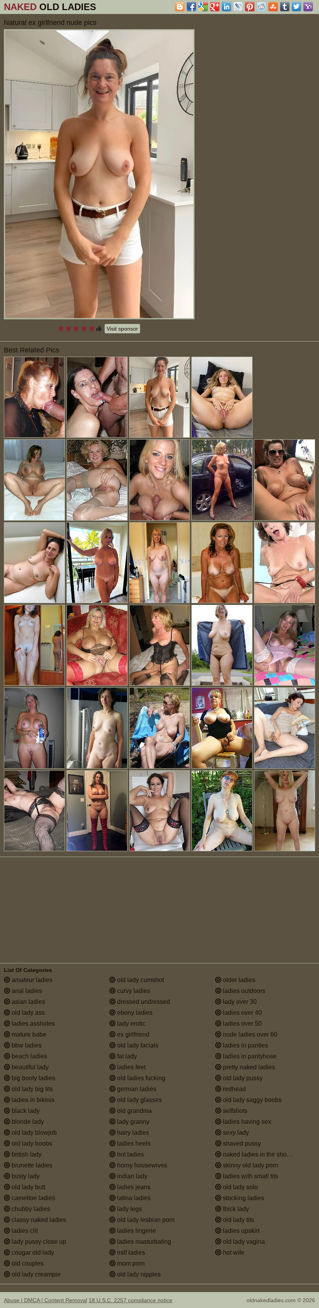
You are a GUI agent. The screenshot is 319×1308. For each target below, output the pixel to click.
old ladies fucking (140, 1078)
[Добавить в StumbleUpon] (273, 6)
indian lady (131, 1176)
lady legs (129, 1209)
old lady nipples (138, 1274)
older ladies (238, 980)
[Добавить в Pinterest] (249, 6)
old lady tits (237, 1219)
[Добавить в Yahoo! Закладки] (308, 6)
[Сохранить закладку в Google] (203, 6)
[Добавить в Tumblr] (284, 6)
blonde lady (27, 1121)
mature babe (28, 1034)
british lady (26, 1154)
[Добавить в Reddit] (261, 6)
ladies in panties (244, 1045)
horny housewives (141, 1165)
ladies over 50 (241, 1023)
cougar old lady (32, 1252)
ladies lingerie (136, 1230)
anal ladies (26, 991)
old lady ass (27, 1012)
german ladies (136, 1089)
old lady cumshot (140, 980)
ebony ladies (134, 1012)
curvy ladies (133, 991)
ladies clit (24, 1230)
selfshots (234, 1110)
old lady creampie (35, 1274)
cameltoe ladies (32, 1198)
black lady (25, 1110)
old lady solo (239, 1187)
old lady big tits (31, 1089)
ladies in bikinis (32, 1100)
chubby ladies (30, 1209)
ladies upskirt (240, 1230)
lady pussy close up (38, 1241)
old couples (27, 1263)
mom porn (130, 1263)
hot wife (232, 1252)
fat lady (126, 1056)
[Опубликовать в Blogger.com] (179, 6)
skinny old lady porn (249, 1165)
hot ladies (130, 1154)
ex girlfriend (132, 1034)
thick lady (235, 1209)
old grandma (134, 1110)
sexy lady (235, 1132)
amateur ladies (31, 980)
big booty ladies (32, 1078)
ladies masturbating (143, 1241)
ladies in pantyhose (249, 1056)
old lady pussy (242, 1078)
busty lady (25, 1176)
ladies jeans (133, 1187)
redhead (233, 1089)
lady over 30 (239, 1001)
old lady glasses (139, 1100)
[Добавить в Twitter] (296, 6)
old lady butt (27, 1187)
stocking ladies (242, 1198)
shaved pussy (241, 1143)
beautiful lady (29, 1067)
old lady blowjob (33, 1132)
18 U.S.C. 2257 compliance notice (130, 1300)
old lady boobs (31, 1143)
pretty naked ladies (248, 1067)
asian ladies (27, 1001)
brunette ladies (31, 1165)
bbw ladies (26, 1045)
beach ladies (28, 1056)
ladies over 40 (241, 1012)
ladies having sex (246, 1121)
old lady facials (137, 1045)
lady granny (132, 1121)
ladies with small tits (249, 1176)
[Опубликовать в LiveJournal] (238, 6)
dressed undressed (143, 1001)
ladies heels (133, 1143)
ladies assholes (32, 1023)
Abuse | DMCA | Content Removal (45, 1300)
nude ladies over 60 (249, 1034)
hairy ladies (132, 1132)
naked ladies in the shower (259, 1154)
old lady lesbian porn (145, 1219)
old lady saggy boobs (251, 1100)
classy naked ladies (38, 1219)
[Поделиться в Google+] (214, 6)
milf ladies (130, 1252)
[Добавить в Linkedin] (226, 6)
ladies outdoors (243, 991)
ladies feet (130, 1067)
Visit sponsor (122, 329)
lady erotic (130, 1023)
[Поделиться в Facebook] (191, 6)
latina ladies (133, 1198)
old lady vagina (243, 1241)
